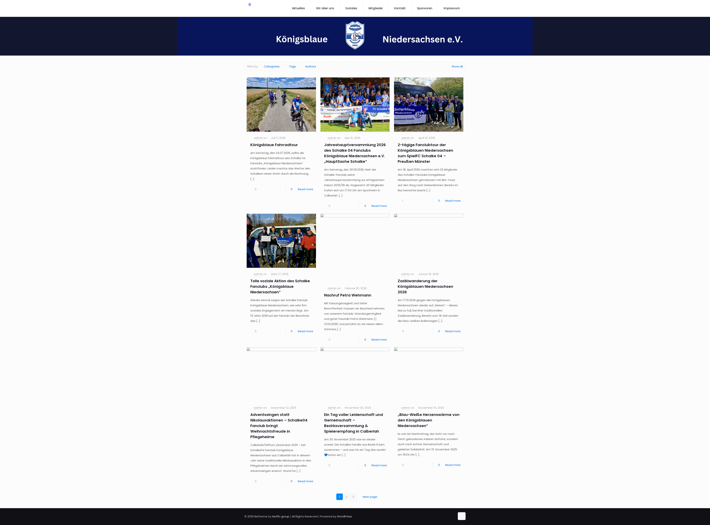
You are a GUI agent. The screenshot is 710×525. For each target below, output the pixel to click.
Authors (310, 66)
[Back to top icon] (462, 516)
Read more (305, 189)
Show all (457, 66)
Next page (370, 497)
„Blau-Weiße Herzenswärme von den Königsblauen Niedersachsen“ (428, 420)
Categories (272, 66)
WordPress (344, 516)
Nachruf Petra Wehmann (347, 295)
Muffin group (280, 516)
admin (258, 138)
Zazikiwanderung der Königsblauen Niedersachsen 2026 (425, 286)
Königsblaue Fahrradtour (274, 144)
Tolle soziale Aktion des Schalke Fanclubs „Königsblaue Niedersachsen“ (280, 286)
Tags (292, 66)
